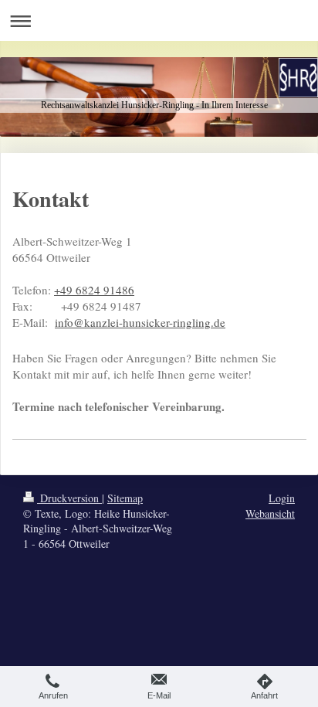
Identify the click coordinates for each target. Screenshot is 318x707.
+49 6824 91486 (94, 289)
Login (282, 498)
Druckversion (69, 498)
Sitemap (125, 498)
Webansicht (270, 513)
